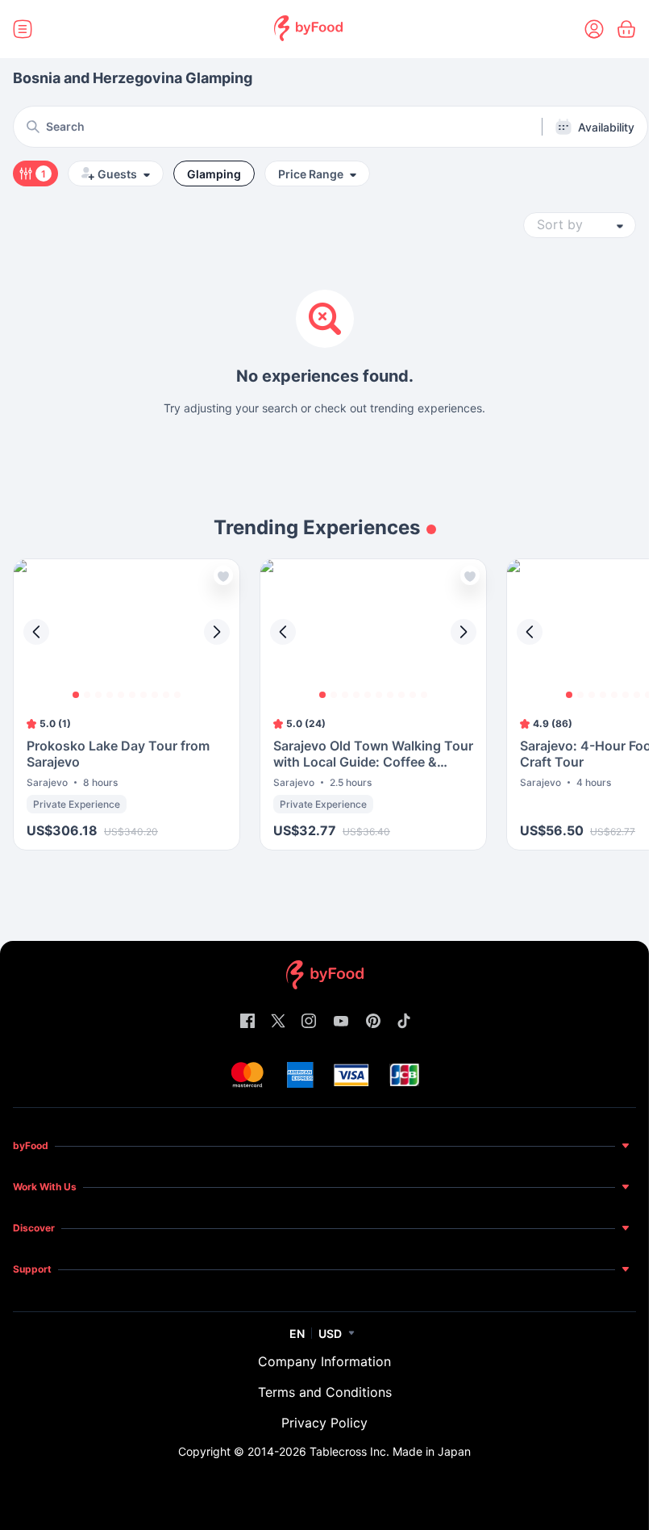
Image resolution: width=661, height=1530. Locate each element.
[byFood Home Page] (308, 29)
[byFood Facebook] (247, 1022)
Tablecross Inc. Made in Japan (390, 1451)
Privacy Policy (324, 1423)
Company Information (324, 1361)
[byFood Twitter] (278, 1022)
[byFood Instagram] (308, 1022)
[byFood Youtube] (341, 1022)
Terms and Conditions (325, 1392)
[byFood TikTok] (404, 1022)
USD (330, 1333)
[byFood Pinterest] (373, 1022)
